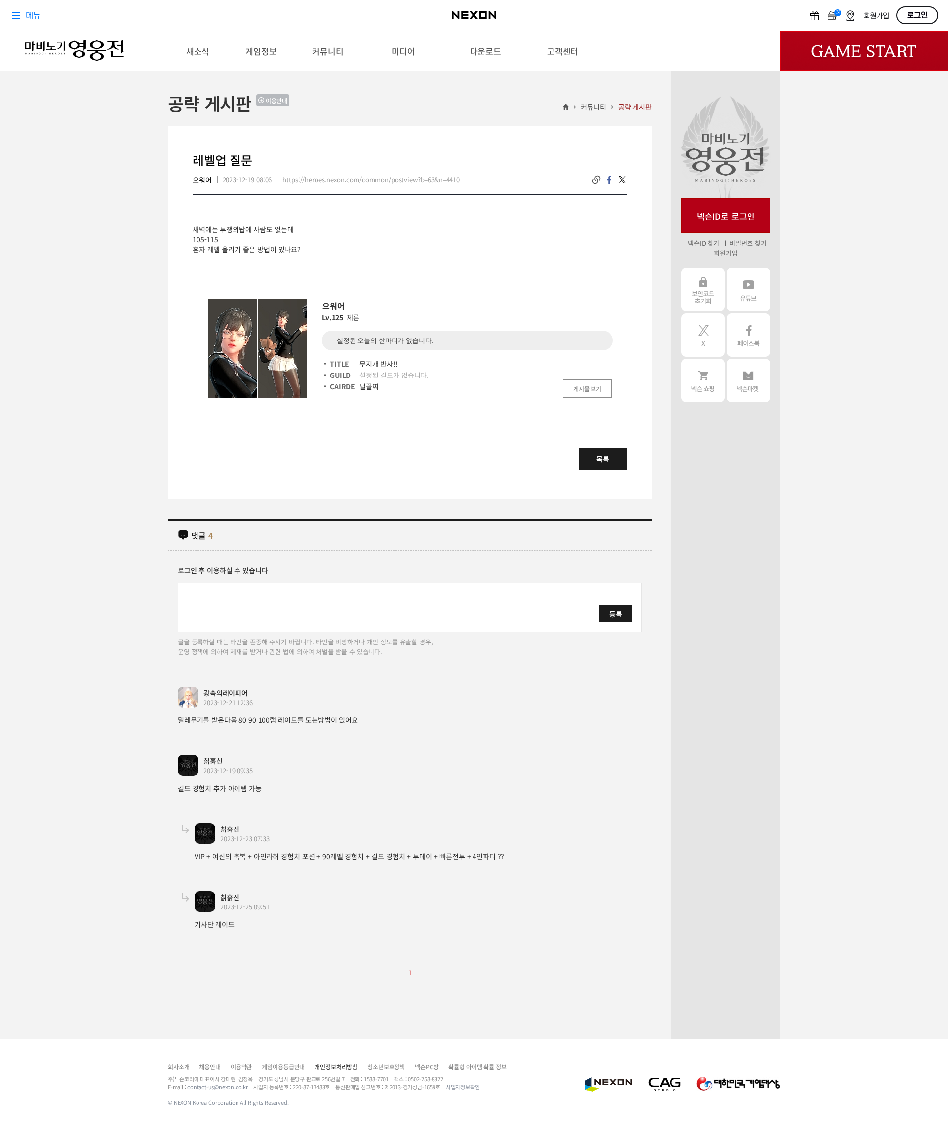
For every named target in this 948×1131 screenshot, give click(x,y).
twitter (622, 180)
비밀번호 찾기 (747, 243)
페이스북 (748, 335)
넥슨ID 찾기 (703, 243)
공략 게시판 (635, 107)
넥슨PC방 (426, 1066)
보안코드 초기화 (703, 289)
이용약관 (241, 1066)
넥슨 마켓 (748, 380)
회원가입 (725, 253)
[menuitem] (198, 51)
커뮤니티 (593, 107)
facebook (609, 180)
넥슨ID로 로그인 (726, 216)
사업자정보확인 (463, 1087)
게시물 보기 (587, 388)
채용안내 (209, 1066)
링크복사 (596, 180)
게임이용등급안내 (283, 1066)
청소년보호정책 (386, 1066)
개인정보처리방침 (336, 1066)
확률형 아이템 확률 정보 (477, 1066)
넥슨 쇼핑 (703, 380)
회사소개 (178, 1066)
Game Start (864, 51)
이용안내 (276, 100)
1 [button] (410, 972)
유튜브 (748, 289)
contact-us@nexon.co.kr (217, 1087)
